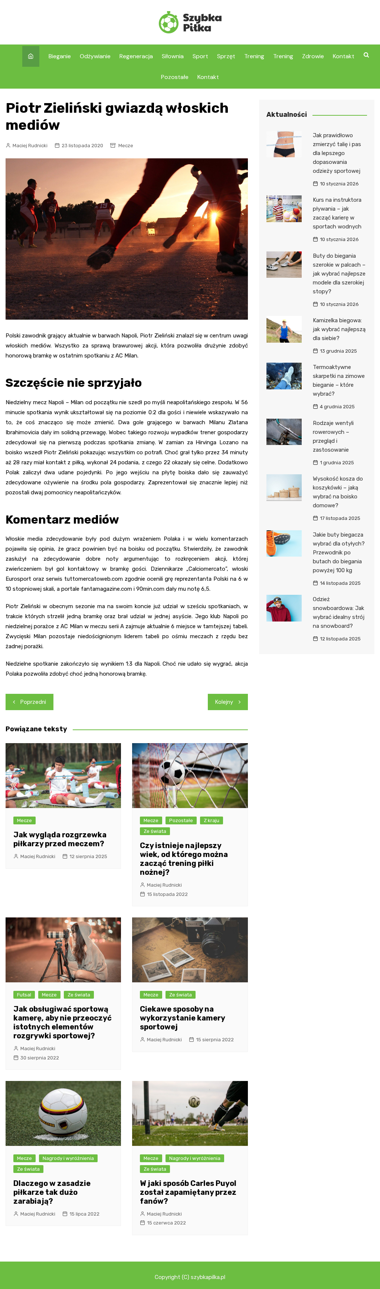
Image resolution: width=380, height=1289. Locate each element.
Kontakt (343, 56)
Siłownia (173, 56)
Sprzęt (226, 56)
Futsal (24, 995)
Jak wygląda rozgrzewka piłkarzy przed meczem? (60, 839)
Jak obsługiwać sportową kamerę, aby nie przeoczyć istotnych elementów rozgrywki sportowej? (62, 1022)
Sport (200, 56)
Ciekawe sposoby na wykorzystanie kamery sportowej (182, 1018)
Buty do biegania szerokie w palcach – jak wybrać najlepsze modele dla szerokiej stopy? (339, 274)
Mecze (125, 145)
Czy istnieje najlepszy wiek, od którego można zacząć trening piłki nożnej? (184, 859)
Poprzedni (33, 702)
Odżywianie (95, 56)
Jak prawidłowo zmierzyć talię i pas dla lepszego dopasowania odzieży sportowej (337, 153)
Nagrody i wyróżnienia (68, 1158)
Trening (254, 56)
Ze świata (155, 831)
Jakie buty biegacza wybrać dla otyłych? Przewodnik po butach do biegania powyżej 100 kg (339, 552)
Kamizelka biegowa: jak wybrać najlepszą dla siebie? (339, 329)
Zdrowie (313, 56)
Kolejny (224, 702)
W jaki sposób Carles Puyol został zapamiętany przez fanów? (188, 1192)
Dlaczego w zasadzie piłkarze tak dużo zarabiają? (52, 1192)
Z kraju (211, 820)
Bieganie (60, 56)
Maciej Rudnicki (30, 145)
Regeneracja (136, 56)
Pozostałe (175, 77)
